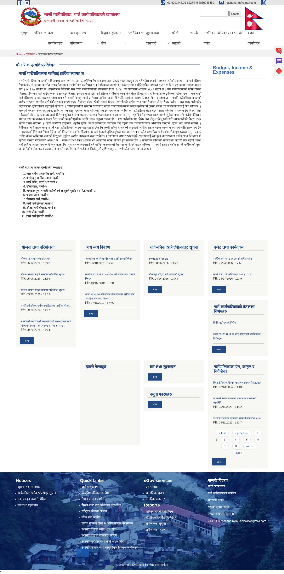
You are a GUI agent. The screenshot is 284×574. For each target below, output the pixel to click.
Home (19, 54)
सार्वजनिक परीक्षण (156, 530)
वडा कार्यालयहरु (55, 38)
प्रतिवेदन (134, 33)
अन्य (27, 340)
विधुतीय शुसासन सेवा (111, 38)
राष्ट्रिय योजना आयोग (94, 511)
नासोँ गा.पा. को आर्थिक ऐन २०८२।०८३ (232, 274)
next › (249, 446)
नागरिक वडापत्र (155, 499)
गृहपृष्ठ (25, 33)
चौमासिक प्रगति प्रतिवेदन (161, 517)
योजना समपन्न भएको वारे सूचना (36, 258)
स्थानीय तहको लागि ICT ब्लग (99, 529)
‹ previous (241, 433)
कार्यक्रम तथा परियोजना (78, 38)
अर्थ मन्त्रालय (90, 487)
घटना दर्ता (152, 487)
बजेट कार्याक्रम (253, 38)
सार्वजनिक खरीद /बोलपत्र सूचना (37, 493)
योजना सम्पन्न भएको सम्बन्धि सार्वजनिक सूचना (43, 274)
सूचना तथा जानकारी (152, 38)
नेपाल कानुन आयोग (93, 499)
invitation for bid (158, 258)
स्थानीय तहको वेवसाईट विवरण (99, 535)
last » (239, 452)
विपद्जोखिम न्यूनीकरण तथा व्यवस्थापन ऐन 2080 (237, 382)
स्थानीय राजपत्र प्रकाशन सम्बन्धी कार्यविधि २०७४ (237, 418)
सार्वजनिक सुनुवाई (156, 523)
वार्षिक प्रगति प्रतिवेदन (159, 511)
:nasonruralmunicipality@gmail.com (243, 521)
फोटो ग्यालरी (176, 38)
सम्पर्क (194, 33)
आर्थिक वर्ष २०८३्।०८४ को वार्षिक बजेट (232, 258)
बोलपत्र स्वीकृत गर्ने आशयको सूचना (166, 274)
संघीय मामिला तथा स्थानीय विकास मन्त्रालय (107, 523)
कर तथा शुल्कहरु (28, 505)
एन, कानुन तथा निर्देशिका (32, 499)
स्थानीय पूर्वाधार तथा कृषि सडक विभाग (104, 541)
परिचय (38, 33)
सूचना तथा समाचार (29, 487)
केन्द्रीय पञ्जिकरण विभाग (96, 493)
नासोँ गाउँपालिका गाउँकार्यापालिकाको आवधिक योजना (45, 305)
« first (222, 433)
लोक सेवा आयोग (91, 517)
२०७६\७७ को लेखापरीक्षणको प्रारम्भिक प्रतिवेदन (108, 258)
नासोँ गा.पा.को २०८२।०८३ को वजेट (223, 38)
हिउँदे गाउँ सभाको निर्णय (224, 322)
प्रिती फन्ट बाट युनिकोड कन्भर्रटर (101, 505)
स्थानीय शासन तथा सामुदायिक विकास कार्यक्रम (110, 547)
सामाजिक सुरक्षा (155, 493)
